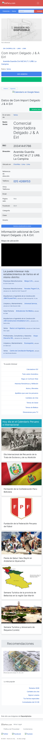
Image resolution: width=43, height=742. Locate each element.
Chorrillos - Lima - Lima (21, 164)
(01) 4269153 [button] (22, 74)
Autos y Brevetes (32, 388)
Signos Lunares (33, 695)
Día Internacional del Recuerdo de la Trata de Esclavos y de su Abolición (20, 455)
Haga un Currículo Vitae (30, 379)
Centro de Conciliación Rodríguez (22, 351)
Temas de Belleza (32, 407)
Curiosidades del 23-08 (30, 702)
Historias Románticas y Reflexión (27, 384)
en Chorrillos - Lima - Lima (14, 48)
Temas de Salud (33, 403)
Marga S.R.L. (29, 281)
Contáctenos (27, 729)
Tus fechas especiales (31, 698)
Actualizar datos (36, 109)
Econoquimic (29, 343)
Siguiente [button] (13, 88)
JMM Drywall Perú (9, 298)
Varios (14, 11)
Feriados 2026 (34, 688)
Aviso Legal (18, 724)
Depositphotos (26, 716)
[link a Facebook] (16, 734)
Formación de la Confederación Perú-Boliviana (21, 490)
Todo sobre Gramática (30, 374)
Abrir (15, 206)
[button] (21, 79)
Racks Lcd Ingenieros (17, 328)
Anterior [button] (5, 88)
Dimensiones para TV (31, 412)
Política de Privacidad (11, 729)
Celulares (39, 11)
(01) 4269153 (21, 181)
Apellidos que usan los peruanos (27, 393)
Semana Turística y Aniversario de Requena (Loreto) (19, 628)
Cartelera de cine (33, 691)
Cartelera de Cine (32, 398)
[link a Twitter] (4, 734)
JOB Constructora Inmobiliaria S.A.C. (16, 321)
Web (15, 199)
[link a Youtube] (29, 734)
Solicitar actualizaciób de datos (22, 226)
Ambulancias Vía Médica (25, 311)
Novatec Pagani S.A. (31, 288)
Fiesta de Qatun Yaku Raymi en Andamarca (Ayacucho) (18, 559)
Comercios (6, 11)
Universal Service (30, 303)
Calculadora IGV (33, 369)
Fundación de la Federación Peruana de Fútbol (20, 525)
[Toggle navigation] (38, 3)
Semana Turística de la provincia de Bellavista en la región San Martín (20, 594)
